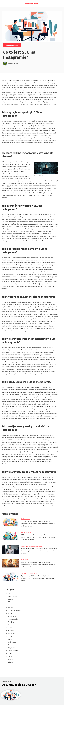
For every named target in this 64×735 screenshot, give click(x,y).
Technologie (12, 642)
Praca (10, 625)
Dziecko (10, 599)
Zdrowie (10, 662)
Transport (11, 645)
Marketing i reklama (12, 45)
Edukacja (11, 602)
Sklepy (10, 636)
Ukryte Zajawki (13, 650)
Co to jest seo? (25, 519)
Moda (10, 613)
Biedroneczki (32, 3)
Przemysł (11, 630)
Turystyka (11, 648)
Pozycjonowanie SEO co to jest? (31, 546)
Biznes (10, 593)
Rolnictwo (11, 633)
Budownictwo (12, 596)
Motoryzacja (12, 616)
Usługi (10, 656)
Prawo (10, 628)
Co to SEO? (24, 560)
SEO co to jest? (26, 532)
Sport (10, 639)
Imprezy (10, 607)
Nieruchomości (13, 619)
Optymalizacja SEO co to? (29, 573)
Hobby (10, 605)
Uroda (10, 653)
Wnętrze (11, 659)
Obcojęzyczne (12, 622)
